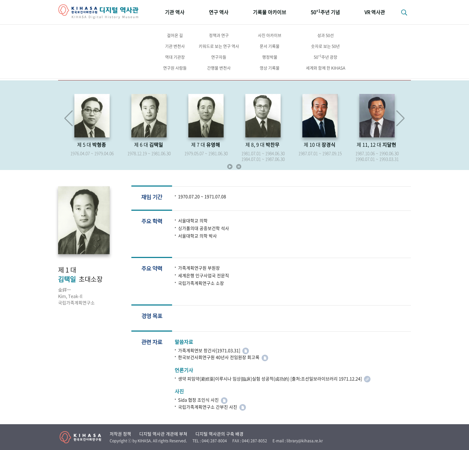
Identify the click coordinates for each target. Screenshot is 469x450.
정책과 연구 (219, 35)
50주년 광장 (325, 57)
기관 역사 (175, 12)
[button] (400, 118)
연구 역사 (219, 12)
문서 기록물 (270, 46)
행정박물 (269, 57)
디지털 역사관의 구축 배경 (219, 433)
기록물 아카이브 (269, 12)
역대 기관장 (175, 57)
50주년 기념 (325, 12)
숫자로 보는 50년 (325, 46)
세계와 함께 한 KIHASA (325, 68)
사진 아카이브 (269, 35)
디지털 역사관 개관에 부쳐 (163, 433)
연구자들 (218, 57)
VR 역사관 (375, 12)
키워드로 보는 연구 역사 (219, 46)
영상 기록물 (270, 68)
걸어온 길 (175, 35)
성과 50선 (325, 35)
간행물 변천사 (219, 68)
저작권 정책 (120, 433)
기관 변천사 (175, 46)
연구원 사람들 (175, 68)
